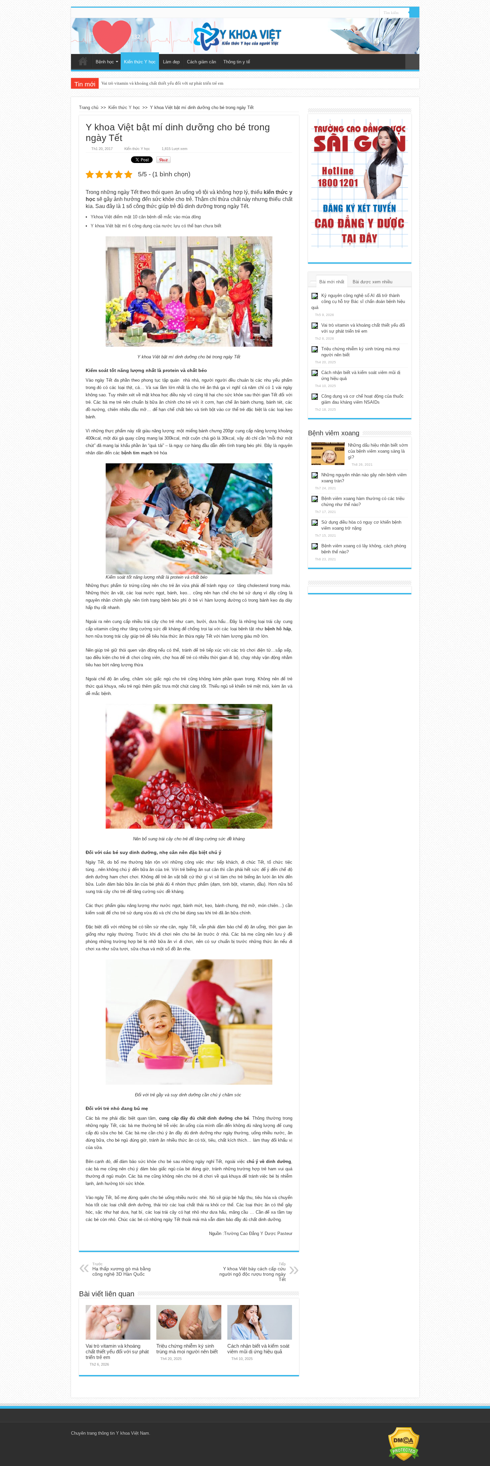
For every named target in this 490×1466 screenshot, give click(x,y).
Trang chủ (83, 61)
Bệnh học (105, 61)
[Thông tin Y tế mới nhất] (245, 36)
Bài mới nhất (331, 281)
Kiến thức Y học (140, 61)
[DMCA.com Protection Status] (403, 1443)
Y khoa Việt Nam (132, 1433)
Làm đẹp (171, 61)
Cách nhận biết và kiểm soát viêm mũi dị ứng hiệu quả (258, 1348)
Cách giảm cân (201, 61)
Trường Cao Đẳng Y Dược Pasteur (258, 1233)
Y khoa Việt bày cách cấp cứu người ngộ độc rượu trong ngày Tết (252, 1272)
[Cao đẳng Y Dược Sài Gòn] (359, 183)
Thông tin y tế (236, 61)
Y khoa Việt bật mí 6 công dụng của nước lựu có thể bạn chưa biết (156, 225)
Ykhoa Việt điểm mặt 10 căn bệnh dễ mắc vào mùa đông (146, 216)
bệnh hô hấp (278, 628)
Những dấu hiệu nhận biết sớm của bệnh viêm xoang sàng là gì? (378, 451)
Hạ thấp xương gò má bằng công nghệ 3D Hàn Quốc (121, 1269)
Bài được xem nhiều (372, 281)
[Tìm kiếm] (414, 13)
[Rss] (374, 13)
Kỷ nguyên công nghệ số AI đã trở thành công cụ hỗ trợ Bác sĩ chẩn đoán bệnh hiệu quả (358, 301)
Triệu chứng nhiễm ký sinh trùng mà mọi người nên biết (151, 83)
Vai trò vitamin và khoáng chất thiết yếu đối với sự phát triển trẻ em (117, 1351)
